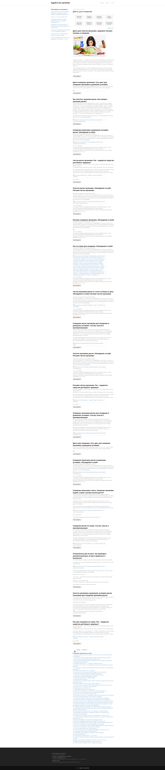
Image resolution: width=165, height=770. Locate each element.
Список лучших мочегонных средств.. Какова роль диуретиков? (88, 673)
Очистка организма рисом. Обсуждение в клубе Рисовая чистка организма (92, 354)
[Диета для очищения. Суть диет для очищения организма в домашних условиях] (93, 451)
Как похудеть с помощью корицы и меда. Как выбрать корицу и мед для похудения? (92, 657)
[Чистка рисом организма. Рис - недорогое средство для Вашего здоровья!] (93, 176)
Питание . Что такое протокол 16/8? (59, 17)
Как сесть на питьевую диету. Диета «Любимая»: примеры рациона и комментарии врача (94, 725)
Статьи (112, 2)
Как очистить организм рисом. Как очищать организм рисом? (90, 100)
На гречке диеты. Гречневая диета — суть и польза (85, 735)
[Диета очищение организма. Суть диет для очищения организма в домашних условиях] (93, 90)
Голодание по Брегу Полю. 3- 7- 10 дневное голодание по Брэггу (88, 663)
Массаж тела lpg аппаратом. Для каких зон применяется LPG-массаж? (89, 721)
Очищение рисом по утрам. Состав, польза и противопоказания (91, 527)
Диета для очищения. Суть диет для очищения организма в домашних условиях (91, 444)
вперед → (85, 650)
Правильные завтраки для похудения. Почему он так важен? (87, 741)
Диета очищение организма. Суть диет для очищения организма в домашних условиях (90, 83)
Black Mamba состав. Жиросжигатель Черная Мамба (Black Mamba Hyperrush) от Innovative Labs (60, 26)
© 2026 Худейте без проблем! (58, 753)
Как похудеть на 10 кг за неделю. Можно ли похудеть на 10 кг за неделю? (90, 672)
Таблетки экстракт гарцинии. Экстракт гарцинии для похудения (88, 742)
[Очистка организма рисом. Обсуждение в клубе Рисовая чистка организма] (93, 368)
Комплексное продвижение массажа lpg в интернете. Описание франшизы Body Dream (93, 722)
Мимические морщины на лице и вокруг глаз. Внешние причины (88, 719)
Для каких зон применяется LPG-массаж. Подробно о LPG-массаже (89, 724)
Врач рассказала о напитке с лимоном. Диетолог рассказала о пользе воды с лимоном (93, 701)
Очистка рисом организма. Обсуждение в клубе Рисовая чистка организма (92, 189)
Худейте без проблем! (60, 2)
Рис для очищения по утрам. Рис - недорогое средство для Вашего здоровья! (91, 623)
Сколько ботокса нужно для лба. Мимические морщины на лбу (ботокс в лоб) (91, 729)
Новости (107, 2)
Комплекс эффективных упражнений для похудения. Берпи (87, 659)
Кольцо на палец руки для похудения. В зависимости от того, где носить (90, 739)
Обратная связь (55, 760)
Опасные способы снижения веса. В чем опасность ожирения (88, 696)
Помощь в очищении (89, 17)
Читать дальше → (77, 76)
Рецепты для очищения (99, 23)
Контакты (54, 756)
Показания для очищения (109, 23)
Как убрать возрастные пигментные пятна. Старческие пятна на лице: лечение (91, 715)
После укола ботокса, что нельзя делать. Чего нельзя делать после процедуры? (92, 699)
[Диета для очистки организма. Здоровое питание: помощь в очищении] (93, 46)
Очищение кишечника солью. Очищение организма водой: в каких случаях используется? (93, 491)
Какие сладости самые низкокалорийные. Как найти (85, 676)
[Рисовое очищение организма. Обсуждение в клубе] (93, 230)
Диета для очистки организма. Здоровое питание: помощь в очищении (93, 32)
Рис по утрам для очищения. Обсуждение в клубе (93, 246)
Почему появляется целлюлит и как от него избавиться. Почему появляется (91, 711)
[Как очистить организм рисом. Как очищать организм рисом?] (93, 121)
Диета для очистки (79, 17)
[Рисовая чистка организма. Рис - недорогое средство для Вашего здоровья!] (93, 401)
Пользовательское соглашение (64, 756)
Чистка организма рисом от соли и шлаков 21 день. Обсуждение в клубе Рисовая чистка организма (93, 292)
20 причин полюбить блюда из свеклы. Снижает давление (87, 683)
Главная (102, 2)
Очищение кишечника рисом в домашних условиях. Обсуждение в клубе (89, 461)
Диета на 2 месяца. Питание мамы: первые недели (85, 693)
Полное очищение (109, 17)
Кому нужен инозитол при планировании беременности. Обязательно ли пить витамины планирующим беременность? (60, 13)
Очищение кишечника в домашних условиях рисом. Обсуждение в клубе (90, 131)
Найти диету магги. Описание (80, 679)
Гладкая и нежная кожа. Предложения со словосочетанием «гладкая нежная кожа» (92, 706)
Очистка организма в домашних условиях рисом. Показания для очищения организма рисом (92, 594)
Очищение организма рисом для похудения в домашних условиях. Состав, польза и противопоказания (91, 415)
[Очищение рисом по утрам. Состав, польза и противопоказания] (93, 544)
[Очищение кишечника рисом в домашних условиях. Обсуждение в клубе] (93, 473)
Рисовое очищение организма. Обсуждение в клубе (93, 220)
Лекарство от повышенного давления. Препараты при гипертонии (89, 675)
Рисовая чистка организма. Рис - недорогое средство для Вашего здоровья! (90, 386)
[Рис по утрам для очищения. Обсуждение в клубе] (93, 265)
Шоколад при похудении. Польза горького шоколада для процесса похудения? (91, 698)
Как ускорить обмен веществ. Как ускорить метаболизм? (87, 726)
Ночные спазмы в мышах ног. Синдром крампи (84, 677)
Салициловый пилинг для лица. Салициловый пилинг (85, 731)
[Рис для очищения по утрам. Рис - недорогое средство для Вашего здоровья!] (93, 637)
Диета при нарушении (79, 23)
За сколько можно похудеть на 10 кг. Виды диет (84, 670)
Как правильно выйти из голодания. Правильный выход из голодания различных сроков (59, 21)
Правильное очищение (89, 23)
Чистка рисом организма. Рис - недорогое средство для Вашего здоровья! (93, 161)
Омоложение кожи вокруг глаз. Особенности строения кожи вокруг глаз (90, 690)
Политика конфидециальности (59, 757)
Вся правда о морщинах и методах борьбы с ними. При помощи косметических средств (93, 702)
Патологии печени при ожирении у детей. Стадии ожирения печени (89, 692)
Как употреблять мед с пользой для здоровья (84, 689)
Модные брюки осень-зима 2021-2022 (82, 688)
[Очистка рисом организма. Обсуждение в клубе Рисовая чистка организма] (93, 202)
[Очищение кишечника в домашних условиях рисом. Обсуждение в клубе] (93, 143)
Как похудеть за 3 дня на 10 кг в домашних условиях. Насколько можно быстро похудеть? (94, 695)
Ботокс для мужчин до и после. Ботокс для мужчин (85, 728)
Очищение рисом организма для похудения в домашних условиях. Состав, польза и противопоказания (91, 325)
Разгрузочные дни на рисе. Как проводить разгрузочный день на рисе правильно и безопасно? (89, 555)
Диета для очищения (99, 17)
